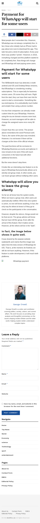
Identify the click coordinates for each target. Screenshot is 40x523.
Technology (6, 447)
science (5, 442)
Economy (5, 438)
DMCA (4, 477)
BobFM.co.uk (11, 518)
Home (4, 10)
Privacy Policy (7, 486)
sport (4, 451)
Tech (9, 10)
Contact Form (7, 473)
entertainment (7, 455)
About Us (5, 469)
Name (5, 374)
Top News (5, 429)
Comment (6, 346)
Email (5, 384)
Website (5, 394)
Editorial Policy (8, 481)
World (4, 434)
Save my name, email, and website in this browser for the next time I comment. (20, 405)
